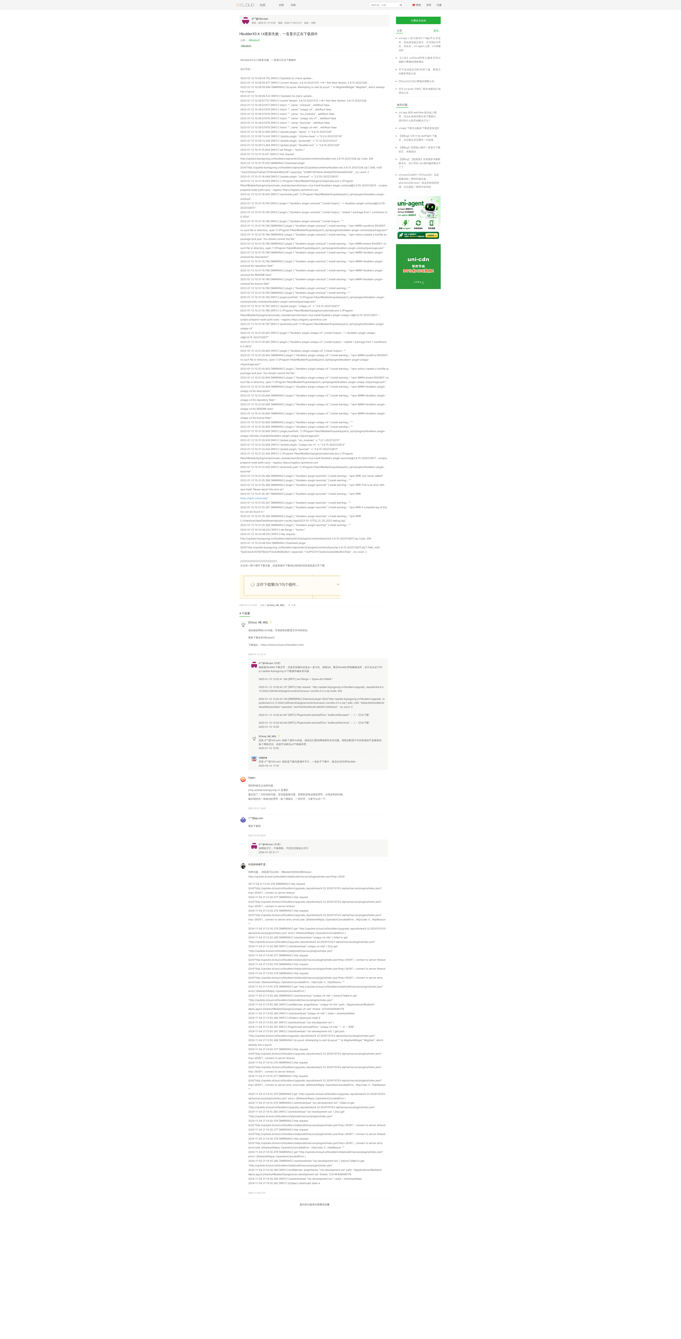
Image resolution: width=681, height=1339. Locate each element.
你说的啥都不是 (257, 864)
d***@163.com (260, 18)
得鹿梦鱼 (263, 757)
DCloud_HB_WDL (276, 605)
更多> (436, 30)
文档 (281, 5)
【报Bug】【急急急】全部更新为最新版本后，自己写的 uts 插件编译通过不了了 (420, 163)
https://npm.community (253, 498)
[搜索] (401, 4)
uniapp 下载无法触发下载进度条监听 (419, 128)
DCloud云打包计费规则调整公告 (416, 81)
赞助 (418, 5)
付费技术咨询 (418, 20)
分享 (293, 605)
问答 (293, 5)
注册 (439, 5)
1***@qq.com (255, 818)
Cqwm (251, 777)
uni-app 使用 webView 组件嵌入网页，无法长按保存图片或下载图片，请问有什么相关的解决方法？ (418, 116)
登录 (428, 5)
